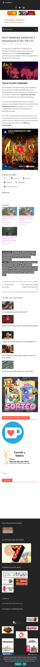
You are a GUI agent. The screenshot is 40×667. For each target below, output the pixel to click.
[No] (38, 661)
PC (34, 254)
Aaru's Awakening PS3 (18, 270)
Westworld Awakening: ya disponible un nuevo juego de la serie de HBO (9, 239)
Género (23, 252)
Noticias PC (31, 252)
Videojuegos (7, 259)
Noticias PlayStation (9, 254)
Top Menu (8, 2)
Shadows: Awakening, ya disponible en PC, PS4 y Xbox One (26, 218)
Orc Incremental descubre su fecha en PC (14, 312)
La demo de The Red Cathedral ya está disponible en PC (19, 342)
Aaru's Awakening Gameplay (11, 264)
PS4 (18, 257)
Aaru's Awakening (15, 262)
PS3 (14, 257)
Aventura (16, 252)
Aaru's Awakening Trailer (13, 272)
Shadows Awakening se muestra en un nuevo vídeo (9, 218)
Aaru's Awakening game (30, 262)
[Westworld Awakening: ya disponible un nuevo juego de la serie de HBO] (9, 231)
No (24, 664)
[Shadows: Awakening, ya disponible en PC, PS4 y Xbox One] (26, 211)
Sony (28, 257)
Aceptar (18, 664)
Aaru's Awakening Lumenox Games (22, 267)
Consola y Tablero (14, 20)
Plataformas (7, 257)
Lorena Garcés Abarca (21, 44)
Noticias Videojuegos (24, 254)
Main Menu (8, 29)
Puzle (23, 257)
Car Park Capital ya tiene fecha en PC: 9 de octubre (17, 371)
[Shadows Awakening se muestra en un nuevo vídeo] (9, 211)
